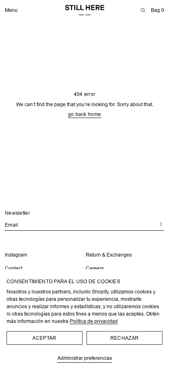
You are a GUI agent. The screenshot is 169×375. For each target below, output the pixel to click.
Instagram (16, 255)
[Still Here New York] (84, 10)
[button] (142, 10)
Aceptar (44, 338)
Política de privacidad (94, 321)
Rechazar (124, 338)
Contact (13, 268)
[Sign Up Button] (152, 224)
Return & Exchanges (106, 255)
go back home (81, 114)
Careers (92, 268)
